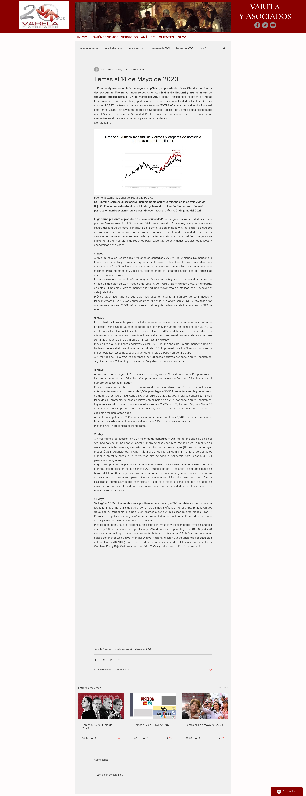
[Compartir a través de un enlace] (118, 659)
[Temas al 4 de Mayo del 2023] (205, 706)
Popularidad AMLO (160, 47)
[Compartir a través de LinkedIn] (111, 659)
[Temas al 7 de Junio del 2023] (153, 706)
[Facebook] (257, 25)
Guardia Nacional (113, 47)
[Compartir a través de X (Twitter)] (103, 659)
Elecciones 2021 (184, 47)
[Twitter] (265, 25)
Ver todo (223, 687)
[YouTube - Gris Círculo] (273, 25)
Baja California (136, 47)
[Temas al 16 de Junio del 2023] (101, 706)
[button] (223, 47)
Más (201, 47)
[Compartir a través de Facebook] (95, 659)
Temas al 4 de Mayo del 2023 (204, 724)
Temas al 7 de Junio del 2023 (152, 724)
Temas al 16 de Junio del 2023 (97, 726)
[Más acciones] (210, 69)
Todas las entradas (88, 47)
